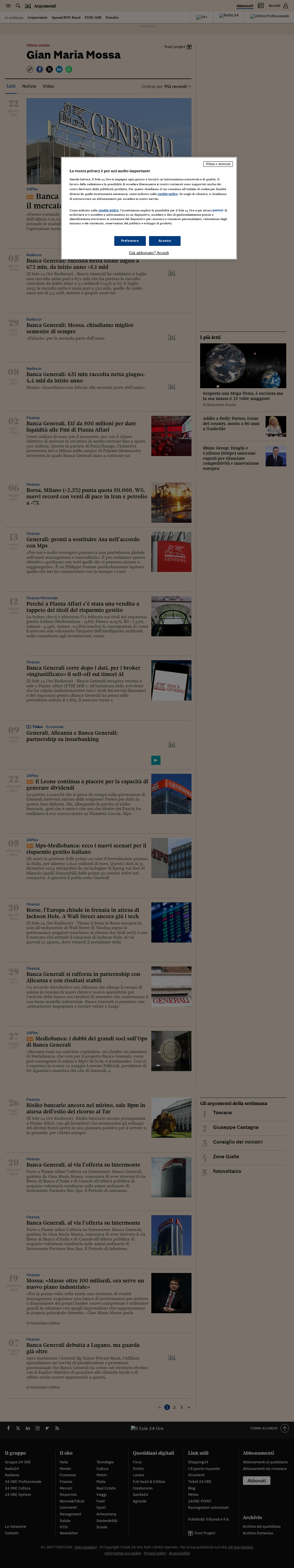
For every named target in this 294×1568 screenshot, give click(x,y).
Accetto (164, 240)
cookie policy (168, 194)
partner (218, 210)
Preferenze (130, 240)
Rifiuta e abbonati (218, 164)
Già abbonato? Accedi (149, 252)
